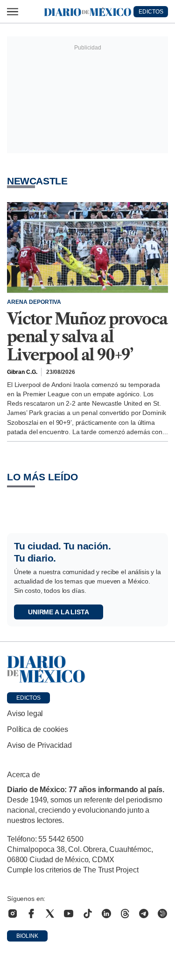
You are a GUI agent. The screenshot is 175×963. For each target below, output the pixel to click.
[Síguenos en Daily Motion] (162, 913)
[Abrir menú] (12, 11)
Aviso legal (25, 713)
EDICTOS (151, 11)
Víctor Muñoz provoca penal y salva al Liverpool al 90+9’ (87, 337)
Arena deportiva (34, 302)
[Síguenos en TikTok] (87, 913)
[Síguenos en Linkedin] (106, 913)
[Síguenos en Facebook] (31, 913)
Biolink (27, 936)
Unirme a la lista (58, 612)
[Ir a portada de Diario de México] (87, 669)
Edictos (28, 698)
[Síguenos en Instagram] (12, 913)
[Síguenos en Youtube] (68, 913)
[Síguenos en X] (50, 913)
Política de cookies (37, 729)
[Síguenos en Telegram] (143, 913)
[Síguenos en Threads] (125, 913)
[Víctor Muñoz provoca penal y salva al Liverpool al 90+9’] (87, 247)
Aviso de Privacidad (39, 745)
